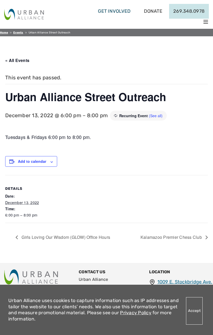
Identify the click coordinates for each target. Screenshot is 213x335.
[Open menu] (206, 22)
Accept (194, 311)
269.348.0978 (188, 11)
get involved (114, 11)
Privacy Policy (135, 313)
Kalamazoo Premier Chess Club (172, 237)
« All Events (17, 60)
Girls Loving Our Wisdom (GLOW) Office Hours (65, 237)
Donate (153, 11)
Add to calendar (32, 161)
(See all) (156, 115)
